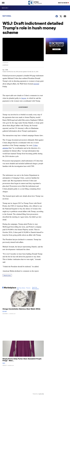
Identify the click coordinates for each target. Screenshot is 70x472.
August (23, 98)
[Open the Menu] (3, 2)
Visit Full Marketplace (35, 288)
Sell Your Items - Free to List (23, 288)
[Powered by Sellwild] (41, 394)
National (7, 16)
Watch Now (63, 3)
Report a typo (7, 275)
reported (36, 84)
